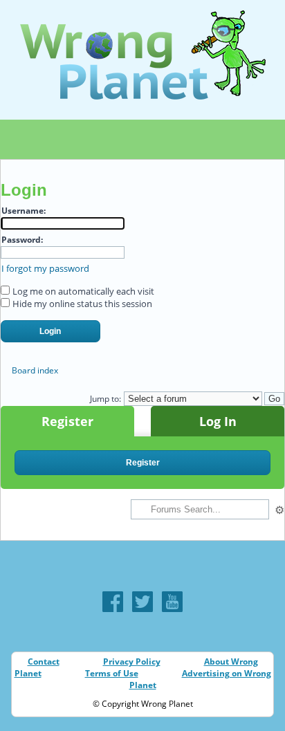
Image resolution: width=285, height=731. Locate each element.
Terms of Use (111, 673)
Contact (43, 661)
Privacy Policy (131, 661)
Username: (23, 210)
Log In (218, 421)
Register (67, 421)
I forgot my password (45, 268)
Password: (22, 240)
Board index (35, 370)
